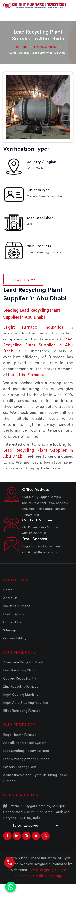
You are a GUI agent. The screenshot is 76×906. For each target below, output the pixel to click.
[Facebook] (7, 836)
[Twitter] (36, 836)
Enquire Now (23, 280)
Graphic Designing (47, 876)
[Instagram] (26, 836)
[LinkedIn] (17, 836)
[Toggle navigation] (70, 16)
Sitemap (9, 630)
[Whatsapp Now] (10, 887)
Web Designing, (42, 870)
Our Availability (14, 638)
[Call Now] (9, 867)
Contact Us (12, 622)
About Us (10, 598)
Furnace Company (45, 47)
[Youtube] (45, 836)
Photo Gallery (13, 614)
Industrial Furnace (16, 606)
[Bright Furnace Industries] (34, 5)
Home (23, 47)
